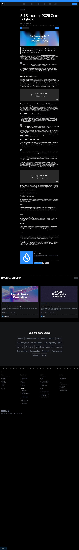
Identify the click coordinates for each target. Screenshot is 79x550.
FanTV (25, 243)
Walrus (45, 70)
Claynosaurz (56, 144)
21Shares (23, 132)
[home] (3, 4)
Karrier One (24, 110)
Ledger (34, 243)
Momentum (46, 243)
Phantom (42, 130)
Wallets (44, 303)
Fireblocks (51, 130)
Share (57, 27)
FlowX (28, 243)
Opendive (47, 242)
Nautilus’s (45, 157)
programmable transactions (29, 86)
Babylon (21, 135)
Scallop (50, 242)
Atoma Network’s (35, 157)
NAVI (28, 242)
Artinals (22, 204)
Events (9, 303)
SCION (21, 109)
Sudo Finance (22, 244)
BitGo (57, 242)
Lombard (26, 135)
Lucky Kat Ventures (39, 243)
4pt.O (37, 244)
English (2, 548)
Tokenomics (4, 303)
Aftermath (52, 118)
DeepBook (41, 70)
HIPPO (40, 242)
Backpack (38, 130)
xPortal (54, 242)
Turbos (30, 244)
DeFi (21, 11)
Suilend (46, 130)
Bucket (43, 242)
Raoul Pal (37, 185)
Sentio (56, 243)
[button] (75, 278)
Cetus (21, 214)
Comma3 (22, 243)
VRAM (33, 244)
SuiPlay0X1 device (39, 143)
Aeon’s (29, 157)
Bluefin (46, 118)
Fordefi (31, 243)
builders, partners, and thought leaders (48, 55)
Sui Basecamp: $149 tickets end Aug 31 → (38, 0)
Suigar (27, 244)
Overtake (50, 243)
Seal (49, 70)
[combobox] (3, 548)
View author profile (37, 262)
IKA (30, 107)
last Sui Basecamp (23, 70)
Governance (24, 11)
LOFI (26, 242)
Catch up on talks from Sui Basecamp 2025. (28, 192)
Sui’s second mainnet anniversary (42, 71)
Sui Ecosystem (29, 11)
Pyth (30, 242)
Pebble (53, 243)
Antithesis (37, 242)
